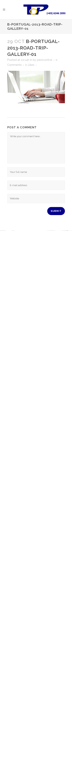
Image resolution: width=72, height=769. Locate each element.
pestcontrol (44, 59)
